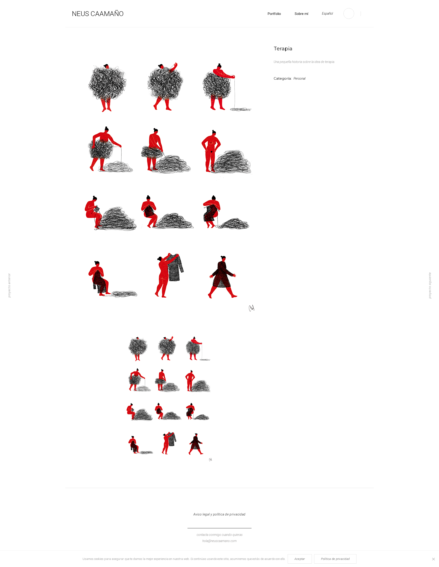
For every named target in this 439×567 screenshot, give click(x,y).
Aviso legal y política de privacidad (219, 514)
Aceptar (299, 559)
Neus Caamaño (98, 14)
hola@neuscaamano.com (219, 541)
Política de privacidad (335, 559)
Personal (299, 78)
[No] (433, 559)
